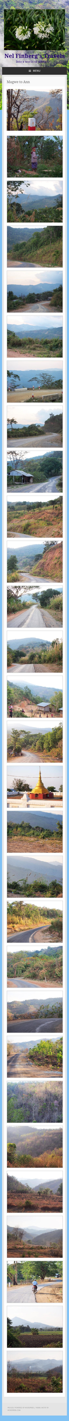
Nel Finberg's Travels (34, 56)
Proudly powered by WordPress (21, 1408)
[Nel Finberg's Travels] (34, 49)
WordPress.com (14, 1410)
